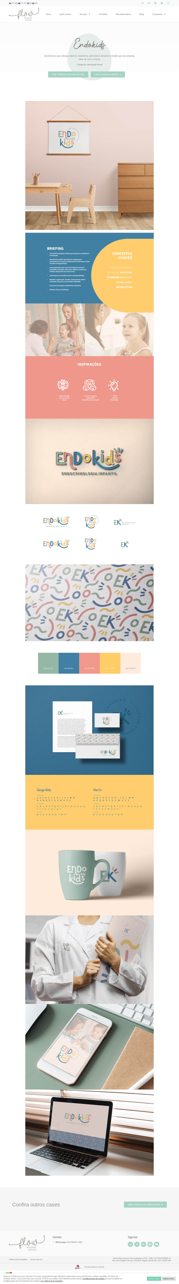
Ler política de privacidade (51, 1281)
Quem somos (65, 14)
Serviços (83, 14)
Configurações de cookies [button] (93, 1278)
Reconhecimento (123, 14)
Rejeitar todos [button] (168, 1279)
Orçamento (157, 14)
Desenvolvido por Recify (94, 1267)
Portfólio (103, 14)
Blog (141, 14)
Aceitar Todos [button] (154, 1279)
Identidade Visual (94, 64)
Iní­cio (48, 14)
